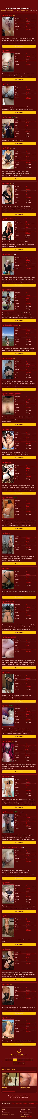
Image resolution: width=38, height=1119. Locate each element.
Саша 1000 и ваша (11, 325)
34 (26, 396)
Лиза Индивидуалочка (13, 393)
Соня (17, 1103)
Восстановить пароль (8, 1114)
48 (26, 675)
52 (26, 361)
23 (26, 328)
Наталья (8, 741)
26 (26, 465)
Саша (7, 568)
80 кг (27, 191)
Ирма (7, 429)
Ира (20, 1103)
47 (26, 500)
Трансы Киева (23, 1112)
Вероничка (9, 812)
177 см (27, 122)
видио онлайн (10, 84)
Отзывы (30, 1112)
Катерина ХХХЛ (10, 637)
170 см (28, 153)
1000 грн (28, 29)
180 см (28, 1023)
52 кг (27, 714)
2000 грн (27, 755)
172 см (28, 434)
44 (26, 87)
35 (26, 432)
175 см (28, 399)
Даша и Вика (9, 601)
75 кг (27, 402)
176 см (28, 782)
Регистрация (5, 1112)
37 (26, 850)
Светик (7, 533)
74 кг (27, 437)
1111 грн (27, 131)
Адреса (29, 1109)
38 (26, 120)
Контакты (29, 1116)
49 (26, 604)
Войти (4, 1109)
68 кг (27, 92)
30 (26, 708)
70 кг (27, 820)
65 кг (27, 610)
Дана (13, 1103)
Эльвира (25, 1103)
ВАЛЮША (8, 358)
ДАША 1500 (9, 219)
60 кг (27, 298)
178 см (28, 89)
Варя (7, 50)
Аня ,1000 (8, 15)
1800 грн (28, 719)
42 (26, 18)
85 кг (27, 156)
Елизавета (9, 497)
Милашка (8, 289)
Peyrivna (8, 117)
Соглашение (23, 1116)
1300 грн (28, 162)
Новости (22, 1114)
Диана (7, 916)
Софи (7, 984)
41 (26, 952)
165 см (27, 746)
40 (26, 292)
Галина (7, 672)
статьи (30, 1114)
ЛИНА (7, 183)
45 (26, 186)
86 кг (27, 366)
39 (26, 779)
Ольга (7, 1017)
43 (26, 53)
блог (26, 1114)
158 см (27, 224)
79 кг (26, 125)
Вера (7, 949)
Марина (8, 254)
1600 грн (28, 686)
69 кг (27, 957)
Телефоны (22, 1109)
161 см (28, 607)
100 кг (27, 23)
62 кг (27, 59)
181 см (28, 954)
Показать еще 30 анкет (19, 1055)
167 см (28, 21)
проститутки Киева (25, 1096)
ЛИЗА (7, 148)
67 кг (27, 924)
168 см (28, 330)
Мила (7, 776)
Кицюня (8, 462)
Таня (6, 705)
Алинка (7, 883)
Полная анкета (19, 46)
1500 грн (27, 233)
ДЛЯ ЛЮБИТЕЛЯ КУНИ (13, 847)
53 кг (27, 470)
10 (23, 1063)
